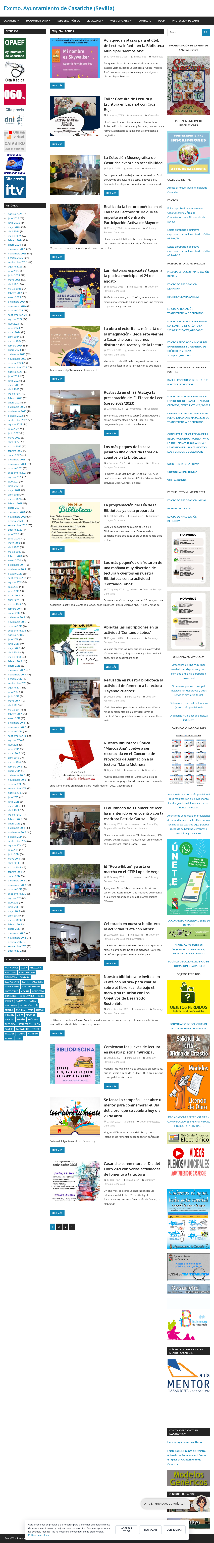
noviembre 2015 (17, 779)
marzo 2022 (14, 446)
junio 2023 (14, 380)
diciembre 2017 (16, 670)
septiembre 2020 (17, 525)
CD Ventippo (11, 991)
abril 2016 (13, 757)
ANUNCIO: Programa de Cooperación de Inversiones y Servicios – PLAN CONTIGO (189, 949)
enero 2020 (14, 560)
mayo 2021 (14, 490)
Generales (157, 56)
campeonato (12, 982)
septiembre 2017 (17, 683)
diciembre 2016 (16, 722)
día (36, 1005)
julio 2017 (13, 692)
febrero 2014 (15, 871)
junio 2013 (13, 906)
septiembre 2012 (17, 946)
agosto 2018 (15, 635)
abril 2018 (13, 652)
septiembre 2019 (17, 578)
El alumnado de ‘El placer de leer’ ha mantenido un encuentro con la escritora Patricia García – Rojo (133, 813)
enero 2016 (14, 771)
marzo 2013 (14, 920)
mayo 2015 (14, 806)
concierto (38, 991)
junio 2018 (13, 643)
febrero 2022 (15, 450)
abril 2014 (13, 863)
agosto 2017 (15, 687)
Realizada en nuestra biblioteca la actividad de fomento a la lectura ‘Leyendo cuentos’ (133, 685)
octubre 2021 (15, 468)
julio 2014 (13, 850)
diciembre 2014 (16, 827)
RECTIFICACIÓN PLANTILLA (183, 296)
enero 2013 (14, 928)
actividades (11, 967)
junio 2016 (13, 749)
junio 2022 (14, 433)
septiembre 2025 (17, 262)
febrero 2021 (15, 503)
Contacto (145, 20)
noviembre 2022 (17, 411)
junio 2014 (13, 854)
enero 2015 (14, 823)
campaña (24, 977)
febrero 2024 (15, 345)
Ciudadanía (94, 20)
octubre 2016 (15, 731)
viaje (19, 1038)
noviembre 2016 (17, 727)
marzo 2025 (14, 288)
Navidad (9, 1019)
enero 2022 (14, 455)
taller (35, 1029)
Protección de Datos (185, 20)
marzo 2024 (14, 341)
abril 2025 (13, 284)
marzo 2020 (14, 551)
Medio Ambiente (135, 938)
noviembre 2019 (17, 569)
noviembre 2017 (17, 674)
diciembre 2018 (16, 617)
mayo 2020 (14, 542)
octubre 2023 (15, 363)
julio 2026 (13, 218)
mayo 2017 (14, 700)
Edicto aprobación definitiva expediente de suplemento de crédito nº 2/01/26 (188, 234)
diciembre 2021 (16, 459)
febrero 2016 (15, 766)
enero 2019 (14, 613)
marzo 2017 (14, 709)
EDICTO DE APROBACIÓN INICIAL (186, 500)
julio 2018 (13, 639)
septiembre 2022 (17, 420)
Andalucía (35, 967)
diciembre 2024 (17, 301)
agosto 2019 (15, 582)
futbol (40, 1010)
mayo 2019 (14, 595)
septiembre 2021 (17, 472)
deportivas (11, 1005)
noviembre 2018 (17, 621)
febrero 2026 (15, 240)
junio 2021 (13, 485)
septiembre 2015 (17, 788)
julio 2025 (13, 271)
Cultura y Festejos (152, 589)
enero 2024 (14, 350)
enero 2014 (14, 876)
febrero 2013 (15, 924)
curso (32, 1001)
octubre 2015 (15, 784)
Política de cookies (38, 1535)
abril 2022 (13, 442)
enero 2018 (14, 665)
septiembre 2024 (17, 314)
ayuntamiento (27, 972)
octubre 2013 (15, 889)
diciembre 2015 (16, 775)
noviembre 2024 (17, 306)
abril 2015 (13, 810)
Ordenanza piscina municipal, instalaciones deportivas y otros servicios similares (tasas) (189, 691)
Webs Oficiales (119, 20)
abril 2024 (13, 336)
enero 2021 (14, 507)
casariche (37, 982)
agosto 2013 (15, 898)
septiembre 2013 (17, 893)
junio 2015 (13, 801)
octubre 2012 (15, 942)
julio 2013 (13, 902)
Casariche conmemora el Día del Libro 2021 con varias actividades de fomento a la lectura (132, 1169)
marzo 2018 (14, 657)
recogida (10, 1024)
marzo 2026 (14, 236)
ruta (37, 1024)
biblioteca (11, 977)
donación (26, 1005)
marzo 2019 (14, 604)
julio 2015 (13, 797)
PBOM (161, 20)
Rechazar (150, 1529)
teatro (21, 1033)
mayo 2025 (14, 279)
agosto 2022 (15, 424)
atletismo (10, 972)
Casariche (10, 20)
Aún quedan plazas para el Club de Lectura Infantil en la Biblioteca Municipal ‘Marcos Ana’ (134, 45)
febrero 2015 (15, 819)
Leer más (57, 85)
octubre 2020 (15, 521)
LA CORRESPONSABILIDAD (184, 920)
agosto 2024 (15, 319)
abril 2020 (13, 547)
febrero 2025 (15, 293)
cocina (25, 991)
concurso (11, 996)
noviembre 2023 (17, 358)
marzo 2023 (14, 393)
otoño (21, 1019)
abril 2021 (13, 494)
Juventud (143, 828)
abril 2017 (13, 705)
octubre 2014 (15, 836)
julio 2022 (13, 429)
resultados (25, 1024)
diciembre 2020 (17, 512)
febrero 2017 (15, 714)
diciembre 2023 (16, 354)
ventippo (33, 1033)
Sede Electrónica (69, 20)
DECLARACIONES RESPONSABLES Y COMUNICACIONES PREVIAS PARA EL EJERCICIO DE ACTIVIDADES (188, 1122)
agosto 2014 (15, 845)
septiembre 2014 (17, 841)
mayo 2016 (14, 753)
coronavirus (27, 996)
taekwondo (22, 1029)
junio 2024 (14, 328)
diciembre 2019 (16, 564)
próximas (33, 1019)
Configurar (174, 1529)
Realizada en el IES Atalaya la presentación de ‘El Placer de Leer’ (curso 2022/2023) (134, 397)
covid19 (9, 1001)
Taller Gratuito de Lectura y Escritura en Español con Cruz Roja (129, 104)
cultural (21, 1001)
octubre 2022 (15, 415)
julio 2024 (13, 323)
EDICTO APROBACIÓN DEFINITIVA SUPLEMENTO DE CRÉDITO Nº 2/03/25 (187, 326)
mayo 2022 (14, 437)
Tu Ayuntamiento (37, 20)
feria (30, 1010)
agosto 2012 (15, 950)
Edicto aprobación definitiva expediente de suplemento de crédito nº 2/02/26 (188, 251)
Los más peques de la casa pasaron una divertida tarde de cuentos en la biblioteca (131, 452)
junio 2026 (14, 222)
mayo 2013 (14, 911)
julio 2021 (13, 481)
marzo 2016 (14, 762)
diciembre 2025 (17, 249)
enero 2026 (14, 244)
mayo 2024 (14, 332)
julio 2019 (13, 586)
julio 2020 (13, 534)
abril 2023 (13, 389)
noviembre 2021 (17, 464)
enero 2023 (14, 402)
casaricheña (12, 986)
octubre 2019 (15, 573)
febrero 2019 (15, 608)
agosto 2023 (15, 371)
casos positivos (31, 986)
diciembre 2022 (16, 406)
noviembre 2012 (17, 937)
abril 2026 (13, 231)
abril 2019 (13, 599)
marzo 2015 (14, 814)
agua (24, 967)
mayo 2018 (14, 648)
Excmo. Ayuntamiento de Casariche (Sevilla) (59, 8)
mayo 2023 (14, 385)
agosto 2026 (15, 214)
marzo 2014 (14, 867)
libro (20, 1015)
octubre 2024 (15, 310)
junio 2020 (14, 538)
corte (40, 996)
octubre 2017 (15, 678)
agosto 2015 (15, 792)
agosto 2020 (15, 529)
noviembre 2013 (17, 885)
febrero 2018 (15, 661)
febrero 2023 (15, 398)
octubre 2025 (15, 257)
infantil (9, 1015)
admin (133, 589)
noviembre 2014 (17, 832)
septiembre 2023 (17, 367)
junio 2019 (13, 591)
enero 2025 (14, 297)
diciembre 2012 (16, 933)
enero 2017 (14, 718)
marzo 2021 (14, 499)
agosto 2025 (15, 266)
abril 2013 (13, 915)
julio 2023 (13, 376)
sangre (9, 1029)
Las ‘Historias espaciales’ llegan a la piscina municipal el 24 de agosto (133, 275)
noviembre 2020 (17, 516)
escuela (20, 1010)
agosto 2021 (15, 477)
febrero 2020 (15, 556)
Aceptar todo (126, 1529)
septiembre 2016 (17, 735)
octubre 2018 (15, 626)
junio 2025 (14, 275)
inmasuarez (140, 56)
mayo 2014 (14, 858)
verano (9, 1038)
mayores (30, 1015)
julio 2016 (13, 744)
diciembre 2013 (16, 880)
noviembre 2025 (17, 253)
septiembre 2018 (17, 630)
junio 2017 (13, 696)
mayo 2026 (14, 227)
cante (25, 982)
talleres (9, 1033)
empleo (9, 1010)
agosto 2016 (15, 740)
